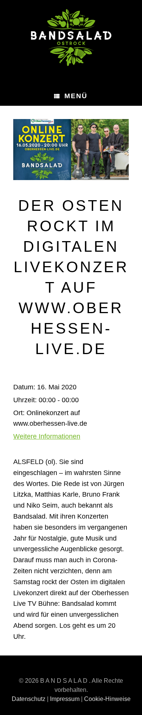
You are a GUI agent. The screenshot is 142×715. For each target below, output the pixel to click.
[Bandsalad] (71, 37)
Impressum (65, 699)
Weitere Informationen (46, 436)
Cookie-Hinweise (107, 699)
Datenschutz (28, 699)
